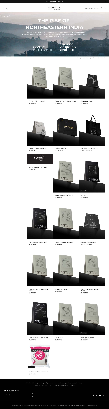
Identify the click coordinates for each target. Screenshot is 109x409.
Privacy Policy (43, 383)
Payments (44, 385)
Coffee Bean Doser (87, 101)
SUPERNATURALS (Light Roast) (38, 337)
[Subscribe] (31, 395)
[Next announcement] (106, 1)
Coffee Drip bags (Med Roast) (38, 148)
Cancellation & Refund (75, 383)
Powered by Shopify (35, 405)
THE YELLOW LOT (60, 337)
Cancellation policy (92, 405)
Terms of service (62, 405)
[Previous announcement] (3, 1)
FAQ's (50, 385)
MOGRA (83, 195)
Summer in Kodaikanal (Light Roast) (90, 290)
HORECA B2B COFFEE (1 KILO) (38, 167)
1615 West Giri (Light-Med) (37, 101)
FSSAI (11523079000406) (61, 385)
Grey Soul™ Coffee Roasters (23, 405)
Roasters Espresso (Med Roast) (64, 242)
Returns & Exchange (61, 383)
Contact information (81, 405)
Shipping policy (71, 405)
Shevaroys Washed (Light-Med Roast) (38, 290)
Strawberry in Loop (61, 289)
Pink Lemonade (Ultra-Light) (38, 242)
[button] (3, 8)
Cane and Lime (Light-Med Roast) (65, 101)
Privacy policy (53, 405)
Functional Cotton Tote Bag (89, 148)
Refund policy (44, 405)
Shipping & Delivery (32, 383)
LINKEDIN (73, 385)
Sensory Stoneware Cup (88, 242)
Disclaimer (36, 385)
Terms (51, 383)
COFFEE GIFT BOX (60, 148)
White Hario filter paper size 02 (38, 372)
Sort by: (79, 58)
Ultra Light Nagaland (87, 337)
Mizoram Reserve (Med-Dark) (64, 195)
